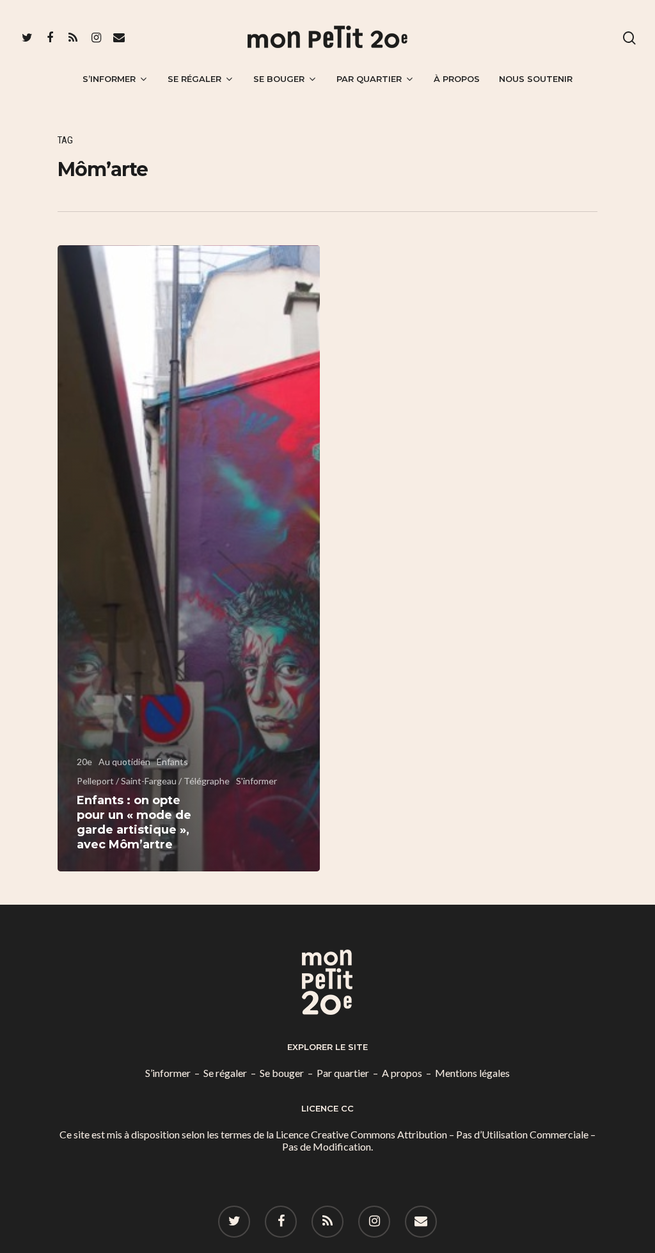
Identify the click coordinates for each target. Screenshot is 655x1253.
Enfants (172, 761)
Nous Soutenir (535, 79)
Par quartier (369, 79)
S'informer (256, 780)
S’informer (109, 79)
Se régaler (194, 79)
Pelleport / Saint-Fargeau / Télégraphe (153, 780)
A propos (402, 1073)
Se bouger (278, 79)
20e (84, 761)
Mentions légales (472, 1073)
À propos (457, 79)
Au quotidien (124, 761)
